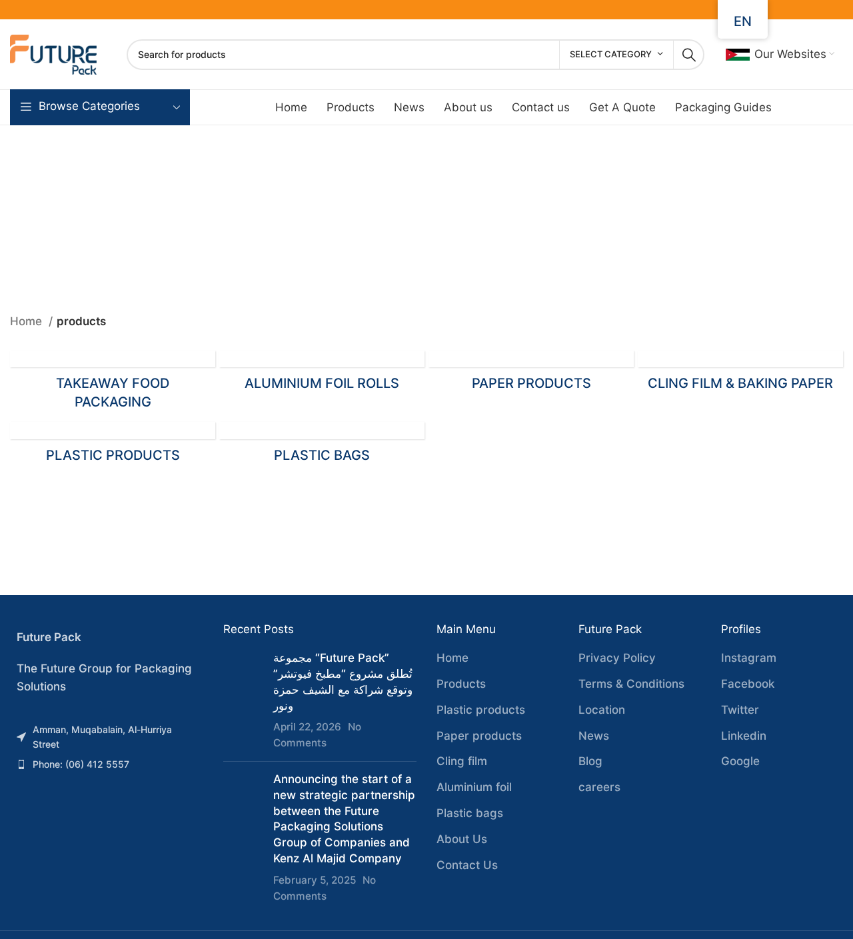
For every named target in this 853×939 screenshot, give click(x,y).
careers (599, 787)
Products (461, 683)
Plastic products (480, 709)
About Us (461, 839)
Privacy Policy (617, 657)
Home (27, 321)
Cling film (461, 761)
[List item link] (107, 737)
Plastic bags (469, 813)
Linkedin (743, 735)
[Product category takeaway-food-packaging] (112, 384)
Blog (590, 761)
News (593, 735)
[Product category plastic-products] (112, 446)
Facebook (747, 683)
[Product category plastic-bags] (322, 446)
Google (740, 761)
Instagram (748, 657)
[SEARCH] (689, 54)
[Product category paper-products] (531, 375)
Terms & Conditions (631, 683)
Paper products (479, 735)
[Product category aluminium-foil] (322, 375)
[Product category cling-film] (740, 375)
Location (601, 709)
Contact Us (467, 865)
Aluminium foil (474, 787)
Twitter (740, 709)
